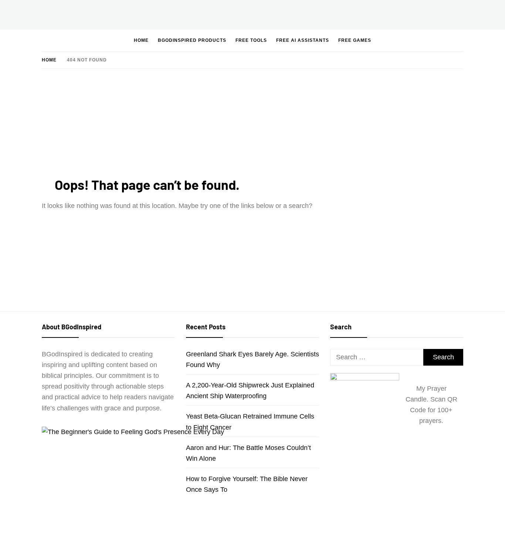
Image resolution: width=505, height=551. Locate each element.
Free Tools (251, 40)
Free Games (354, 40)
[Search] (436, 40)
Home (141, 40)
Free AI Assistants (302, 40)
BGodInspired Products (192, 40)
